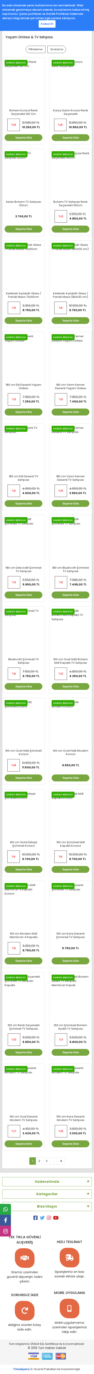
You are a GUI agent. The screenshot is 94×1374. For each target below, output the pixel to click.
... (54, 1161)
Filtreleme (36, 49)
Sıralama (56, 49)
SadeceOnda (47, 1181)
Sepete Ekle (23, 138)
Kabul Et (47, 24)
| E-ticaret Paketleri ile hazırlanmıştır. (47, 1369)
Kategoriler (47, 1193)
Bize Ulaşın (47, 1206)
